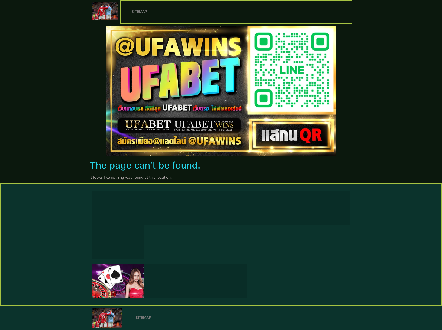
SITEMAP (139, 11)
